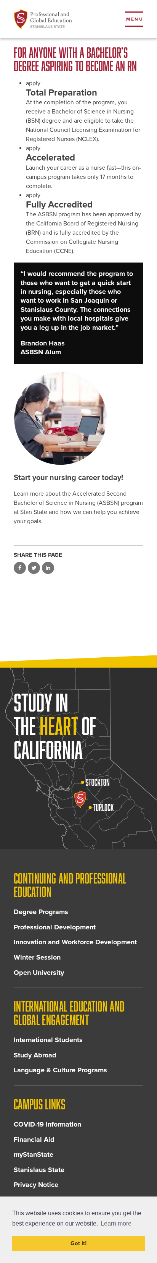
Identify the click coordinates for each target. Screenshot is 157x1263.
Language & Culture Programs (60, 1070)
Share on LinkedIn (48, 568)
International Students (48, 1040)
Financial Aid (34, 1139)
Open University (39, 972)
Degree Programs (41, 912)
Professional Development (55, 927)
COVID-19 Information (47, 1124)
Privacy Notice (36, 1184)
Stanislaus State (39, 1170)
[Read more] (78, 418)
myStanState (33, 1154)
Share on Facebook (20, 568)
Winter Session (37, 957)
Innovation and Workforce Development (75, 942)
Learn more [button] (116, 1223)
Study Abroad (35, 1055)
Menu (134, 19)
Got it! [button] (78, 1243)
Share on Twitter (34, 568)
